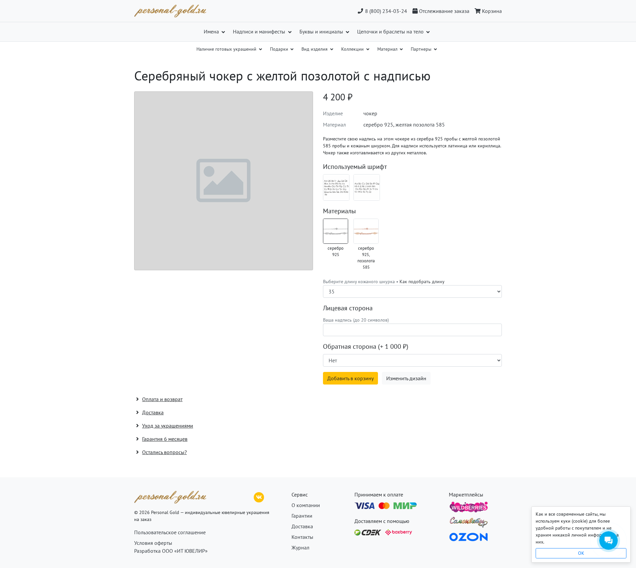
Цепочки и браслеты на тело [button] (391, 31)
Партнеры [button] (422, 49)
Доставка (302, 526)
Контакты (302, 537)
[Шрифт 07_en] (366, 187)
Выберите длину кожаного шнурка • (384, 281)
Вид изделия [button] (315, 49)
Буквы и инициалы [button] (321, 31)
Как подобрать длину (422, 281)
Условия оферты (153, 543)
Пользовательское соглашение (170, 532)
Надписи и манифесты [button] (260, 31)
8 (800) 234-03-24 (385, 11)
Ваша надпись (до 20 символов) (356, 320)
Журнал (300, 547)
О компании (306, 505)
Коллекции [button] (353, 49)
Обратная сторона (365, 346)
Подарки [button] (280, 49)
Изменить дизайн (406, 378)
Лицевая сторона (348, 308)
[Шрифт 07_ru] (336, 187)
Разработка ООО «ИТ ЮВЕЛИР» (171, 550)
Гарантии (302, 515)
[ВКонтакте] (259, 496)
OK (581, 553)
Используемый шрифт (355, 166)
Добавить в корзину (350, 378)
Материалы (339, 211)
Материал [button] (388, 49)
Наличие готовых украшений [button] (227, 49)
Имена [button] (212, 31)
